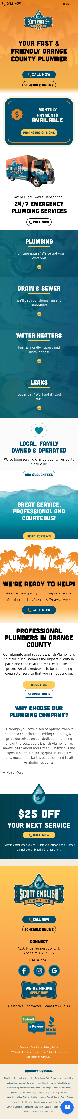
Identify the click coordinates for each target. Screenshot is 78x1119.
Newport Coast (59, 1097)
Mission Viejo (33, 1097)
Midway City (21, 1097)
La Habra (45, 1088)
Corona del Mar (57, 1078)
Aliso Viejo (8, 1078)
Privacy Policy (51, 1047)
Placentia (28, 1102)
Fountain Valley (56, 1083)
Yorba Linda (49, 1112)
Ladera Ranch (64, 1088)
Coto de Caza (12, 1083)
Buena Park (44, 1078)
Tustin (55, 1107)
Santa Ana (29, 1107)
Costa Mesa (68, 1078)
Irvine (38, 1088)
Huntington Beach (27, 1088)
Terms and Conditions (31, 1047)
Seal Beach (39, 1107)
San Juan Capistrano (15, 1107)
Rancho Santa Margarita (43, 1102)
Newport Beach (46, 1097)
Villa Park (27, 1112)
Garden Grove (12, 1088)
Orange (70, 1097)
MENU (67, 4)
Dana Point (31, 1083)
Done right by (33, 1057)
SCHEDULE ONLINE (39, 85)
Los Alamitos (10, 1097)
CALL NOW (13, 3)
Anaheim (17, 1078)
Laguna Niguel (38, 1092)
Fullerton (66, 1083)
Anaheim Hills (28, 1078)
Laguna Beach (14, 1092)
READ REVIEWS (39, 536)
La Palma (54, 1088)
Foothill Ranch (42, 1083)
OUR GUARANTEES (39, 475)
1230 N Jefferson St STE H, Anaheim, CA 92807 (39, 950)
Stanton (48, 1107)
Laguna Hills (26, 1092)
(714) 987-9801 (39, 960)
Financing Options (39, 132)
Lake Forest (64, 1092)
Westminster (38, 1112)
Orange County (18, 1102)
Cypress (22, 1083)
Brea (37, 1078)
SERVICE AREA (39, 877)
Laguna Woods (52, 1092)
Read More (15, 772)
